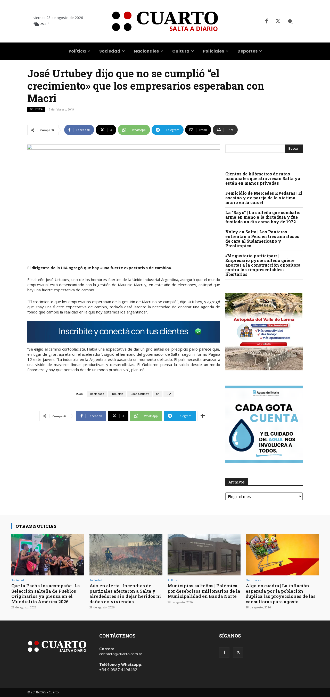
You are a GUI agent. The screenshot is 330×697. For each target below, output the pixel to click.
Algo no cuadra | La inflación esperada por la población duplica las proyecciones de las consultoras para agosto (281, 593)
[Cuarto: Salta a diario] (164, 21)
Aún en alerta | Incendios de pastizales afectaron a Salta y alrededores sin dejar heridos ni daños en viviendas (125, 593)
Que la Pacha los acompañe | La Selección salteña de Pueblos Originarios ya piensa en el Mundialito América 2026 (45, 593)
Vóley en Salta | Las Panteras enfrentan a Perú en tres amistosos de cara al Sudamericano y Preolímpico (262, 238)
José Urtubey (139, 394)
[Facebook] (266, 21)
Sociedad (17, 580)
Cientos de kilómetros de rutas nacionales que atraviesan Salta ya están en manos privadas (262, 178)
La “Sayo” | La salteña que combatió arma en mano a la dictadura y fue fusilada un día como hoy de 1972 (263, 217)
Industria (117, 394)
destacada (97, 394)
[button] (290, 21)
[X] (278, 21)
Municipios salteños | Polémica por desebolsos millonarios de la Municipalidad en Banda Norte (204, 591)
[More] (202, 416)
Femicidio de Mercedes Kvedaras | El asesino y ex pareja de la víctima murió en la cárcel (263, 197)
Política (36, 109)
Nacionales (253, 580)
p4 (157, 394)
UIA (169, 394)
